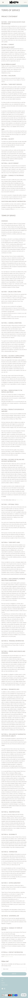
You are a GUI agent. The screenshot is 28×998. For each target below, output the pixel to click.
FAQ (2, 980)
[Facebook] (2, 989)
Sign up (14, 974)
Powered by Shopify (13, 992)
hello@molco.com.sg (19, 209)
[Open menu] (3, 2)
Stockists (3, 983)
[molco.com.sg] (14, 2)
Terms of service (4, 985)
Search (2, 978)
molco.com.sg (7, 992)
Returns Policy (19, 500)
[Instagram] (4, 989)
